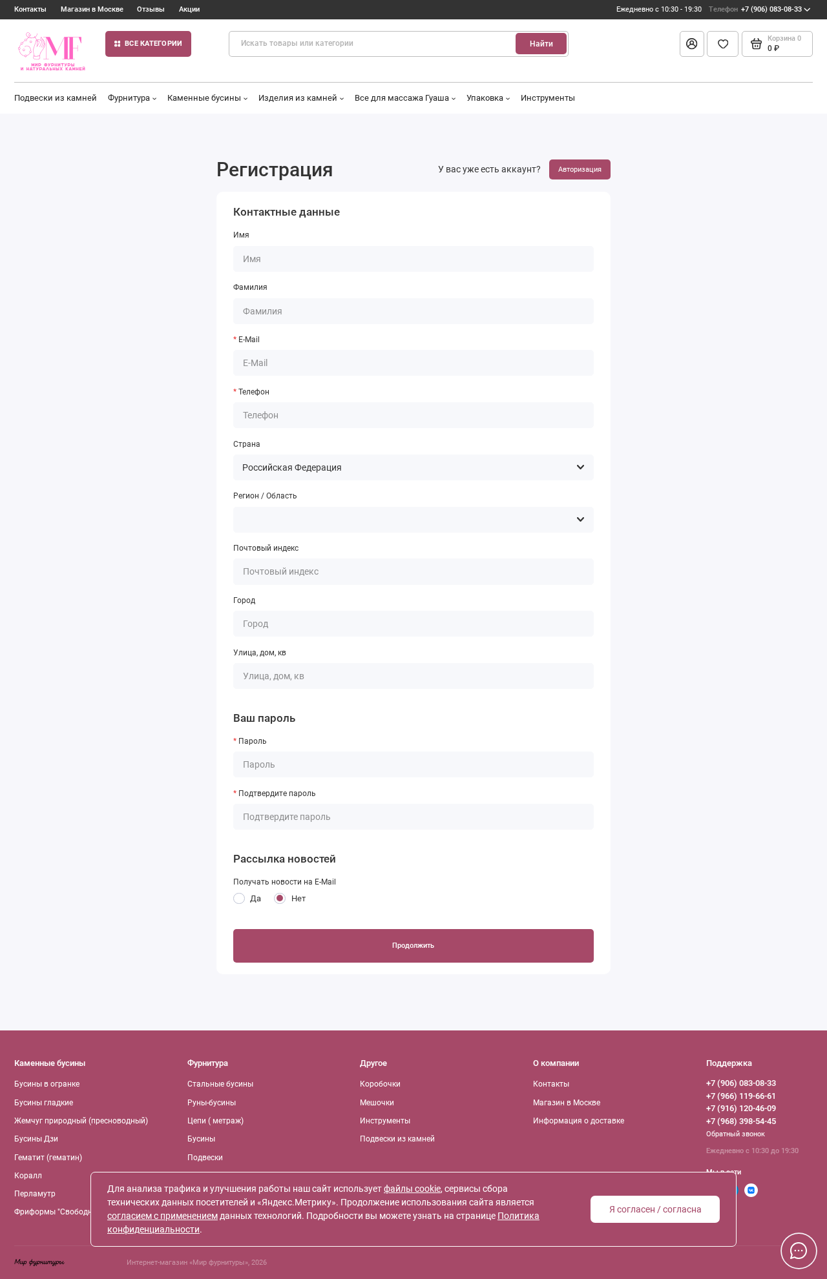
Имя (241, 235)
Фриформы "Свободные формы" (73, 1211)
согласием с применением (162, 1216)
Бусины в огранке (46, 1084)
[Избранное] (722, 44)
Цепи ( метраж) (215, 1120)
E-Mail (249, 339)
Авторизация (580, 169)
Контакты (30, 9)
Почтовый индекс (265, 548)
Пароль (252, 741)
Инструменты (548, 98)
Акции (189, 9)
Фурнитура (129, 98)
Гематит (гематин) (48, 1157)
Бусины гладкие (43, 1102)
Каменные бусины (204, 98)
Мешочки (377, 1102)
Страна (246, 444)
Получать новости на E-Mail (284, 881)
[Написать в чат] (798, 1250)
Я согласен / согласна (655, 1209)
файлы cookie (412, 1188)
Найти (541, 43)
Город (244, 600)
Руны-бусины (211, 1102)
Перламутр (35, 1193)
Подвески (205, 1157)
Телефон (253, 391)
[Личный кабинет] (692, 44)
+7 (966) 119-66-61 (741, 1096)
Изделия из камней (297, 98)
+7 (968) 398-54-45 (741, 1121)
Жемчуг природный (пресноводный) (81, 1120)
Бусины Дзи (36, 1138)
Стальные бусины (220, 1084)
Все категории (153, 43)
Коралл (28, 1175)
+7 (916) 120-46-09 (741, 1108)
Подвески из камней (55, 98)
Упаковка (484, 98)
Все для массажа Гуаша (402, 98)
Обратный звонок (735, 1134)
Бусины (201, 1138)
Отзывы (151, 9)
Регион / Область (265, 495)
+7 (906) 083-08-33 (755, 9)
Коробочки (380, 1084)
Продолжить (413, 945)
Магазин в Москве (92, 9)
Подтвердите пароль (277, 793)
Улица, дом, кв (259, 652)
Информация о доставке (578, 1120)
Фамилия (250, 287)
